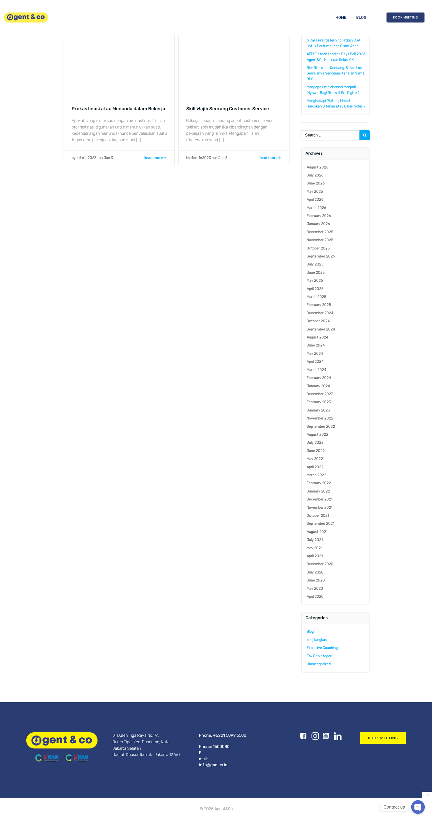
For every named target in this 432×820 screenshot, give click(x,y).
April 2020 (315, 596)
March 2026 (316, 208)
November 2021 (319, 508)
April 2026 (315, 200)
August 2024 (317, 337)
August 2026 (317, 167)
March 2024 (316, 370)
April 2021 (315, 556)
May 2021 (314, 548)
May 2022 (315, 459)
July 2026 (315, 175)
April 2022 (315, 467)
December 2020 (320, 564)
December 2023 (320, 394)
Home (341, 17)
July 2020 (315, 572)
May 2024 (315, 354)
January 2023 (318, 410)
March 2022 (316, 475)
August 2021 (317, 532)
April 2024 (315, 362)
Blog (361, 17)
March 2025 (316, 297)
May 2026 (315, 192)
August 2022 (317, 434)
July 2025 (315, 264)
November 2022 (320, 418)
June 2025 (316, 272)
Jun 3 (108, 158)
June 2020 (316, 580)
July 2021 (315, 540)
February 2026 (319, 216)
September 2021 (320, 524)
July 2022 (315, 442)
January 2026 (318, 224)
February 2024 (319, 378)
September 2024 (321, 329)
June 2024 (316, 345)
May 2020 (315, 588)
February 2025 (319, 305)
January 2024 (318, 386)
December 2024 (320, 313)
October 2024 (318, 321)
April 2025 (315, 289)
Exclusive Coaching (322, 648)
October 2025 (318, 248)
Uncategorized (319, 664)
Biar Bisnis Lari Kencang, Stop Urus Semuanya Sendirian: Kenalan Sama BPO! (335, 73)
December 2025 (320, 232)
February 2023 (319, 402)
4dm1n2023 (86, 158)
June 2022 (316, 451)
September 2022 (321, 426)
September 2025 (321, 256)
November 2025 (320, 240)
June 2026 (316, 183)
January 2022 (318, 491)
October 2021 (318, 516)
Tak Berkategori (319, 656)
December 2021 (319, 499)
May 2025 (315, 280)
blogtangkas (317, 640)
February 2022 (319, 483)
